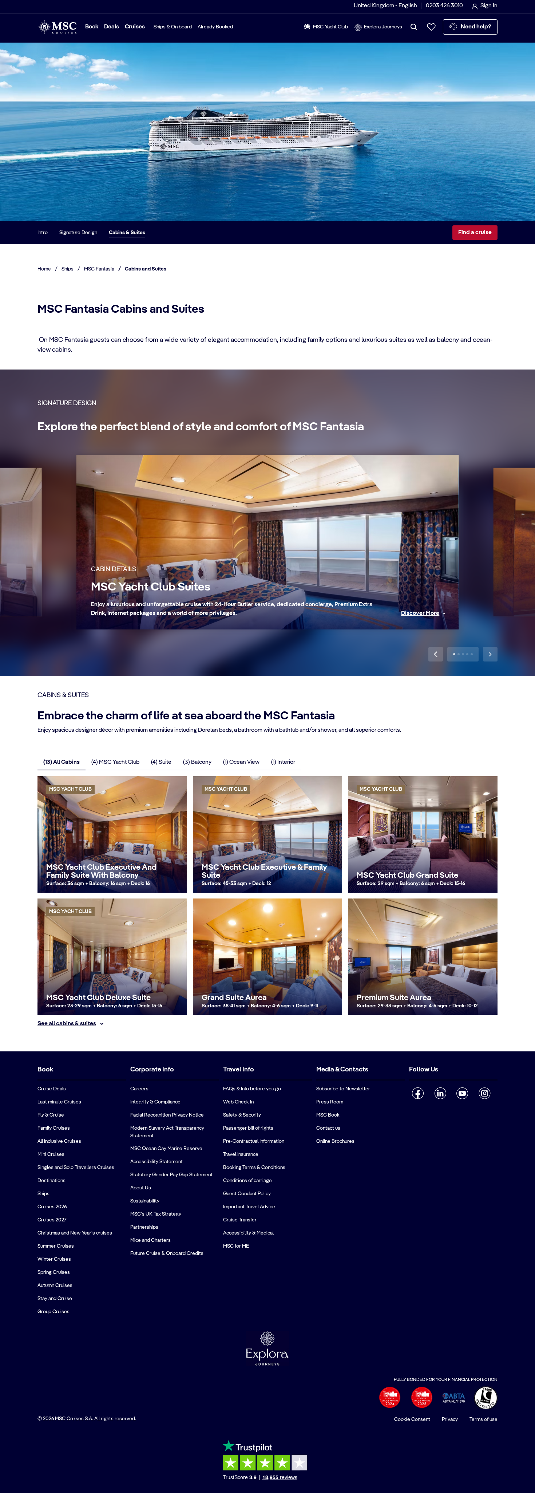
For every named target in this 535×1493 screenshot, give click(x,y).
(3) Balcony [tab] (197, 762)
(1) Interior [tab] (283, 762)
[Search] (414, 27)
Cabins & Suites (127, 232)
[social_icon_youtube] (462, 1093)
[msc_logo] (56, 27)
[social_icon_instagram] (485, 1093)
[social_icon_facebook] (418, 1093)
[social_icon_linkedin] (440, 1093)
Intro (42, 232)
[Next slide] (490, 654)
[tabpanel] (267, 902)
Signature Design (78, 232)
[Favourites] (431, 27)
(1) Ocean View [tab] (241, 762)
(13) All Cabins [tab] (61, 762)
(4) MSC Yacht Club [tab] (115, 762)
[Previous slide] (435, 654)
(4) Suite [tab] (161, 762)
